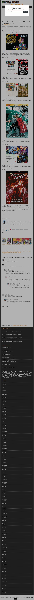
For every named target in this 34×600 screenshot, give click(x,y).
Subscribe (25, 11)
